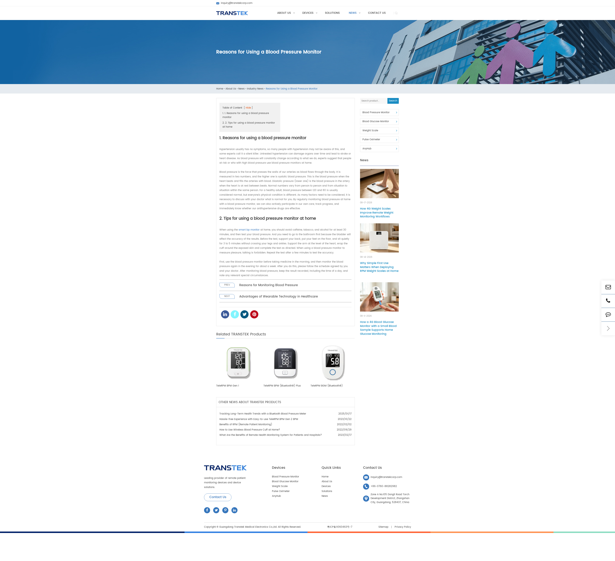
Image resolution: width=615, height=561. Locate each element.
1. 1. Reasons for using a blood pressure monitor (245, 115)
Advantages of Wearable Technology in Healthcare (278, 296)
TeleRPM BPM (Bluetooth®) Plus (282, 386)
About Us (231, 89)
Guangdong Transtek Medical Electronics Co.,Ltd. (248, 527)
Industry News (255, 89)
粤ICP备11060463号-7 (339, 527)
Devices (278, 468)
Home (219, 89)
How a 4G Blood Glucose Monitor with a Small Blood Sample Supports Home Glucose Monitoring (378, 328)
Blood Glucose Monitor (375, 121)
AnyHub (366, 148)
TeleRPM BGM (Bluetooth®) (327, 386)
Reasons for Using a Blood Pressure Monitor (292, 89)
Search (393, 101)
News (241, 89)
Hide (248, 108)
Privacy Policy (403, 527)
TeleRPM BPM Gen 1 (227, 386)
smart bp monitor (249, 230)
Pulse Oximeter (371, 139)
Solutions (327, 491)
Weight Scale (370, 130)
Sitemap (383, 527)
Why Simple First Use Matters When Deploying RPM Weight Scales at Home (379, 267)
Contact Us (217, 497)
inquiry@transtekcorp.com (383, 477)
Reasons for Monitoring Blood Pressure (268, 285)
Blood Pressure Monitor (376, 112)
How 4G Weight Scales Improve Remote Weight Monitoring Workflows (376, 213)
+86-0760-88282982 (380, 486)
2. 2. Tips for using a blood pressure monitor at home (248, 125)
